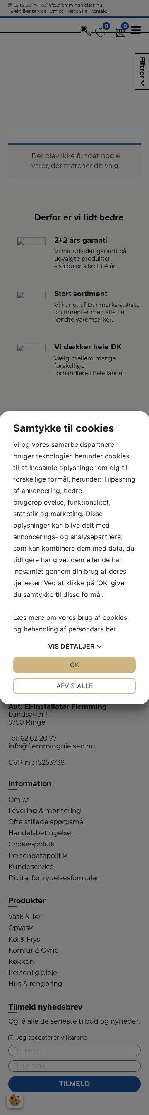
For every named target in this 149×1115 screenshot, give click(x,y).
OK (74, 665)
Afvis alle (74, 686)
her (110, 629)
